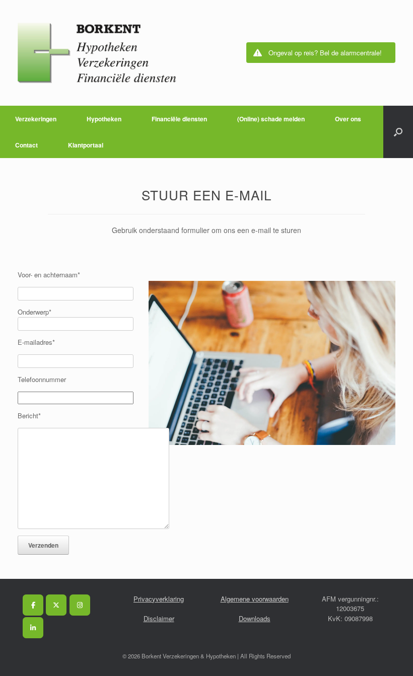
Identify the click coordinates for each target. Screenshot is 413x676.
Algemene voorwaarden (255, 599)
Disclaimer (159, 618)
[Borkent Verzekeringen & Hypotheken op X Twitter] (56, 605)
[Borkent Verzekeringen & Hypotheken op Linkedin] (33, 627)
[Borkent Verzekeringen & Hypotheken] (97, 53)
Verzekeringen (35, 118)
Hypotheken (104, 118)
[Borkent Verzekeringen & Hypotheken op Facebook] (33, 605)
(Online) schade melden (271, 118)
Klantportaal (85, 144)
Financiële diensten (179, 118)
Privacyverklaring (158, 599)
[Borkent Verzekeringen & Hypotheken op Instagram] (80, 605)
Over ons (348, 118)
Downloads (254, 618)
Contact (26, 144)
